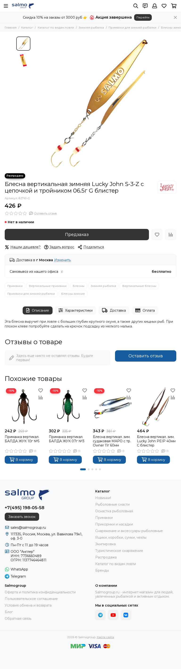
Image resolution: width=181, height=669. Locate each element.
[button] (35, 102)
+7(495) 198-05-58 (24, 507)
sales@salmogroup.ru (28, 527)
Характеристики (79, 310)
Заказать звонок (22, 517)
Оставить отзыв (145, 356)
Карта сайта (105, 637)
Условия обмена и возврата (28, 605)
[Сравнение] (170, 234)
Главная (10, 27)
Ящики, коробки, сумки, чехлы (120, 537)
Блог (9, 612)
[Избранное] (157, 234)
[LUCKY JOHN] (167, 187)
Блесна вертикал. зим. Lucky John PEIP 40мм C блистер (156, 441)
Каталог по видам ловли (56, 27)
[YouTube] (113, 615)
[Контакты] (145, 6)
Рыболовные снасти (112, 504)
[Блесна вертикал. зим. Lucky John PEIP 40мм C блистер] (156, 406)
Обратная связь (18, 618)
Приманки (15, 286)
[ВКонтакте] (126, 615)
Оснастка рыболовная (114, 511)
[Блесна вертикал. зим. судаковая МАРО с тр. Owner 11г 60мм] (112, 406)
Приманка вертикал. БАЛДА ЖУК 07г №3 (66, 439)
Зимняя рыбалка (91, 27)
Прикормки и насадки (114, 524)
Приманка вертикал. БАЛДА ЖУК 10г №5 (22, 439)
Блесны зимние (73, 293)
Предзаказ (77, 234)
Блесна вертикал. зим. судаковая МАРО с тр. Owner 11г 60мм (112, 441)
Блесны (78, 286)
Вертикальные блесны (139, 286)
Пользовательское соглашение (31, 599)
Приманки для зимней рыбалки (132, 27)
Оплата (149, 310)
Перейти (142, 17)
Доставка (118, 310)
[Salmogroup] (23, 6)
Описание (40, 310)
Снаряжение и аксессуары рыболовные (129, 531)
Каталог (27, 27)
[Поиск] (135, 6)
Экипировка (105, 544)
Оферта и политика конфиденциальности (40, 592)
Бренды (102, 570)
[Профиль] (154, 6)
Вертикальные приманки (47, 286)
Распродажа (106, 557)
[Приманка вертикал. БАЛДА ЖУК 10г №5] (24, 406)
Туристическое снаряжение (119, 551)
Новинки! (103, 498)
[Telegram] (100, 615)
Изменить (62, 260)
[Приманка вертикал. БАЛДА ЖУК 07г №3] (68, 406)
